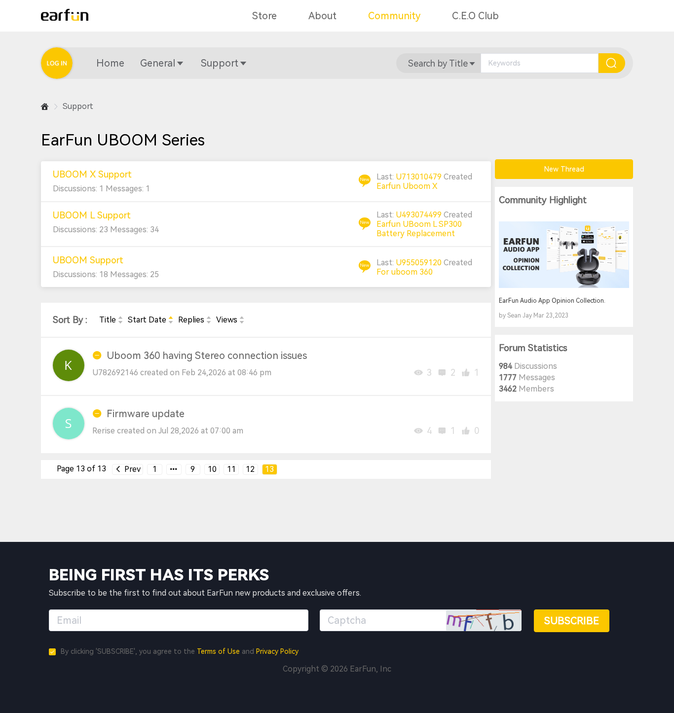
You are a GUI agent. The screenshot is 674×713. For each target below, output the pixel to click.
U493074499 (420, 214)
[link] (45, 106)
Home (110, 63)
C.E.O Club (475, 16)
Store (264, 16)
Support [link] (78, 106)
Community (394, 16)
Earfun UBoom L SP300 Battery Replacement (419, 228)
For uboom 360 (404, 272)
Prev (131, 469)
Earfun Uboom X (407, 186)
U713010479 (420, 176)
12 (250, 469)
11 (231, 469)
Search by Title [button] (438, 63)
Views (226, 319)
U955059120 (420, 262)
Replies (191, 319)
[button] (110, 63)
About (322, 16)
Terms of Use (218, 651)
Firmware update (146, 414)
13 (269, 469)
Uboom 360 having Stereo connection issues (207, 355)
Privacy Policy (277, 651)
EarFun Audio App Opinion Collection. (552, 300)
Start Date (147, 319)
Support (219, 63)
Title (107, 319)
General (157, 63)
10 (212, 469)
